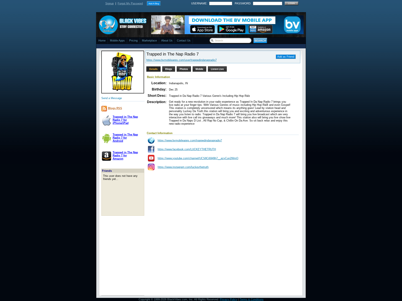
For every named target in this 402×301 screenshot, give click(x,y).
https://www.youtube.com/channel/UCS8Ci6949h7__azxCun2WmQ (198, 158)
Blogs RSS (115, 108)
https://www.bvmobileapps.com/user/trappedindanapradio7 (181, 60)
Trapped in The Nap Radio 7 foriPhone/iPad (125, 120)
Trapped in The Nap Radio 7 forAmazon (125, 155)
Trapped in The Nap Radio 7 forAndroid (125, 137)
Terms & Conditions (252, 299)
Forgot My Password (130, 3)
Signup (109, 3)
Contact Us (184, 40)
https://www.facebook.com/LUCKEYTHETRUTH (187, 149)
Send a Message (111, 98)
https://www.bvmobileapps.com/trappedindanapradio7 (190, 140)
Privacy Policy (228, 299)
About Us (167, 40)
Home (102, 40)
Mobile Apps (117, 40)
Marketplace (149, 40)
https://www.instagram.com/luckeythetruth (183, 167)
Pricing (133, 40)
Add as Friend (285, 56)
